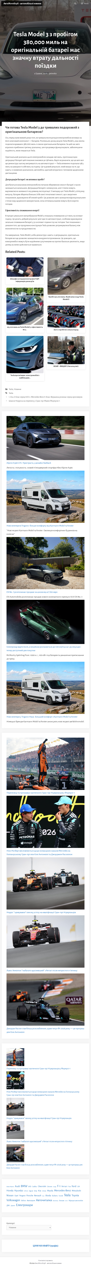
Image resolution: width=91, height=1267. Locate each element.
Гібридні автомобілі (76, 1200)
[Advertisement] (45, 93)
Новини (17, 389)
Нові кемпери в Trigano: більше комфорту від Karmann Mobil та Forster (40, 526)
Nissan (10, 1195)
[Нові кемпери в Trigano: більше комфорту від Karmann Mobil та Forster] (45, 497)
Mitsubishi (76, 1191)
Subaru (55, 1196)
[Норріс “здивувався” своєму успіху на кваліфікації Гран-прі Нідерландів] (45, 884)
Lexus (44, 1191)
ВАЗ (66, 1200)
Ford (74, 1186)
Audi (17, 1186)
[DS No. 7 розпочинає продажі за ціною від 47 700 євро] (45, 563)
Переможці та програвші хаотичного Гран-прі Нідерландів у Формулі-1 (41, 793)
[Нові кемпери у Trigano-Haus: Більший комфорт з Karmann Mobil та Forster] (45, 688)
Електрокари (24, 1205)
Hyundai (18, 1190)
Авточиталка (44, 1200)
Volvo (23, 1200)
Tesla (11, 389)
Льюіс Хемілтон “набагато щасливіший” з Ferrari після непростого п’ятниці (42, 970)
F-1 (59, 1186)
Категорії (11, 1223)
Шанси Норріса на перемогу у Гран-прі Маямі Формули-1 (34, 401)
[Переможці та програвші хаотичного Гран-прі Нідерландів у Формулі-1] (45, 764)
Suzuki (61, 1196)
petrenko (53, 74)
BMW (24, 1186)
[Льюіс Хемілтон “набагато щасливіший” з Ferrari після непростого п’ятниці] (45, 942)
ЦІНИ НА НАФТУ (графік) (45, 1246)
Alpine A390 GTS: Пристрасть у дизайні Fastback (29, 463)
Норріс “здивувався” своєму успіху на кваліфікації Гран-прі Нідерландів (41, 912)
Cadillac (34, 1186)
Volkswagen (13, 1200)
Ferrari (64, 1186)
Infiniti (26, 1191)
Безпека (55, 1200)
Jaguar (31, 1191)
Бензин (61, 1200)
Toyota (75, 1195)
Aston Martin (10, 1186)
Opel (16, 1196)
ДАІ (8, 1205)
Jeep (35, 1191)
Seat (43, 1195)
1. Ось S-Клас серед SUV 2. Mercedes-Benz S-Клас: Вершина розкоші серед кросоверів (45, 397)
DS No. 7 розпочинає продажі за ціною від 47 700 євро (32, 592)
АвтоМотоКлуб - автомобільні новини (22, 3)
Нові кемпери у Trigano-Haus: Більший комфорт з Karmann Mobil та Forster (42, 717)
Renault (37, 1195)
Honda (10, 1190)
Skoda (48, 1195)
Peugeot (22, 1196)
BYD (29, 1186)
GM (78, 1186)
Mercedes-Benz (62, 1190)
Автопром (31, 1200)
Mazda (50, 1191)
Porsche (29, 1195)
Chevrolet (42, 1186)
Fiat (69, 1186)
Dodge (54, 1186)
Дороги (13, 1205)
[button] (75, 3)
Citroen (49, 1186)
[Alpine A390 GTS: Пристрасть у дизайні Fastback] (45, 438)
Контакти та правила (45, 1260)
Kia (39, 1190)
